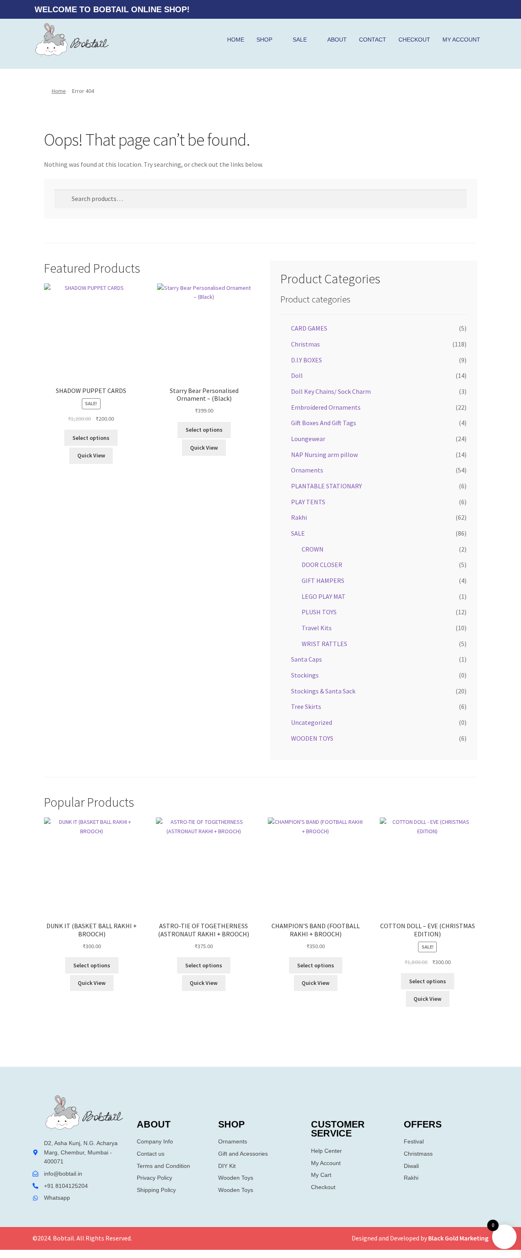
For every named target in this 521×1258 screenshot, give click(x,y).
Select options (90, 437)
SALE (300, 39)
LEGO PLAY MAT (324, 596)
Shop (264, 39)
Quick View (91, 455)
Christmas (305, 344)
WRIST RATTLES (324, 644)
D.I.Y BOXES (306, 360)
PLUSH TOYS (319, 612)
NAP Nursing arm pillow (324, 454)
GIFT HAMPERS (323, 580)
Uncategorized (311, 722)
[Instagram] (478, 9)
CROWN (313, 549)
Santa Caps (306, 659)
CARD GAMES (309, 328)
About (337, 39)
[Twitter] (462, 9)
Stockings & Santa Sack (323, 691)
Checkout (414, 39)
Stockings (305, 675)
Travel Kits (317, 628)
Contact (372, 39)
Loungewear (308, 439)
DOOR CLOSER (322, 565)
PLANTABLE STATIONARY (326, 486)
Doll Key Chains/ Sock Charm (331, 391)
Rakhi (299, 517)
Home (235, 39)
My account (461, 39)
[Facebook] (446, 9)
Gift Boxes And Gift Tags (323, 423)
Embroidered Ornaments (326, 407)
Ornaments (307, 470)
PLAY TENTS (308, 502)
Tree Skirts (306, 706)
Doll (297, 375)
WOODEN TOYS (312, 738)
